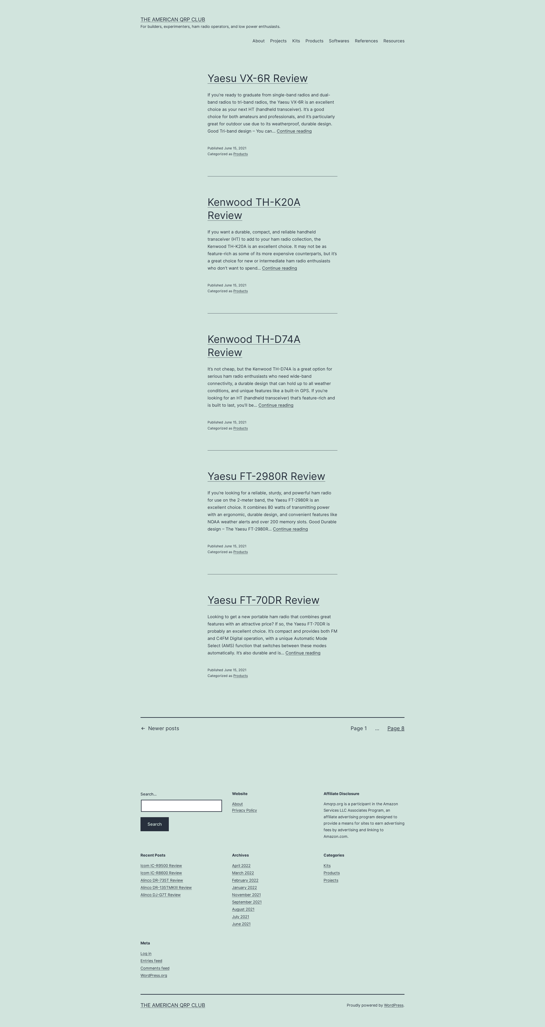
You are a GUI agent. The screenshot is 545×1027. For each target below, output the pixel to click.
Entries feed (151, 960)
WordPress (393, 1005)
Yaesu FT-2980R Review (266, 476)
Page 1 (359, 728)
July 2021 (240, 916)
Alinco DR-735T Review (162, 880)
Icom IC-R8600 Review (161, 873)
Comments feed (155, 968)
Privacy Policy (244, 810)
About (258, 40)
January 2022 (244, 887)
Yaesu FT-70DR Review (264, 600)
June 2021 (241, 924)
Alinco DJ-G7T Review (161, 895)
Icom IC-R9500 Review (161, 865)
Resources (393, 40)
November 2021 (246, 895)
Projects (278, 40)
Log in (146, 953)
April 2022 (241, 865)
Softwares (339, 40)
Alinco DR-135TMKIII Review (166, 887)
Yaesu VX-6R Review (258, 78)
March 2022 (243, 873)
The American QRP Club (173, 19)
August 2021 (243, 909)
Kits (296, 40)
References (366, 40)
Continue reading (294, 131)
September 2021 (247, 902)
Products (314, 40)
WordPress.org (154, 975)
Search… (149, 794)
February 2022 (245, 880)
